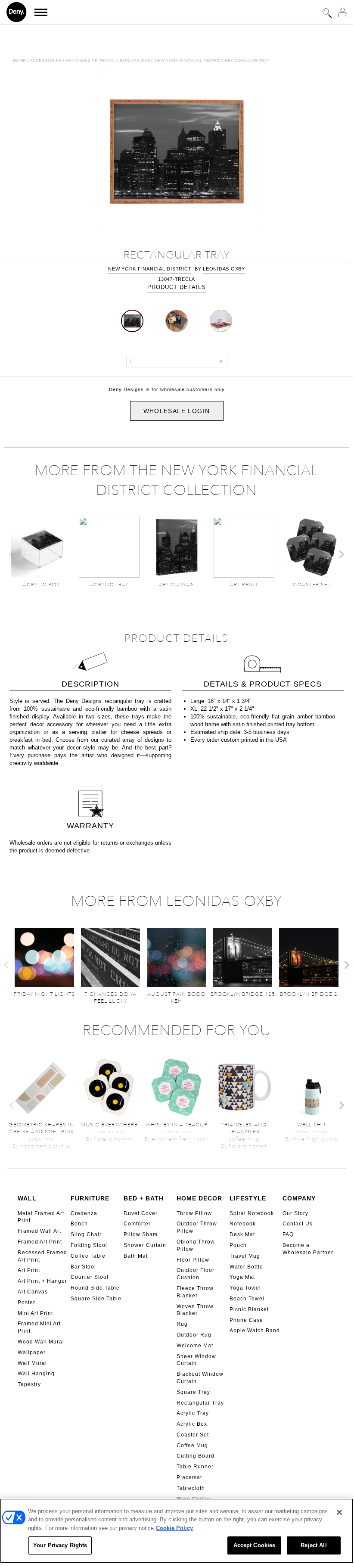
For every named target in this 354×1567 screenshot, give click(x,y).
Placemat (189, 1477)
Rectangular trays (89, 60)
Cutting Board (195, 1456)
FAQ (288, 1234)
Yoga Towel (245, 1288)
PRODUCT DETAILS (176, 287)
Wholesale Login (176, 410)
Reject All (313, 1545)
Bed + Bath (144, 1198)
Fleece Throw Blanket (195, 1292)
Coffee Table (88, 1256)
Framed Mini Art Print (39, 1327)
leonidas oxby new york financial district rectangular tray (193, 60)
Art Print (29, 1270)
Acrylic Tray (193, 1413)
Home (19, 60)
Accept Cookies (254, 1545)
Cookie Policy (174, 1528)
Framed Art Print (40, 1242)
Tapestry (29, 1384)
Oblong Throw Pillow (196, 1245)
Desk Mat (242, 1234)
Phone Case (246, 1320)
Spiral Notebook (252, 1213)
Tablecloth (191, 1488)
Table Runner (195, 1467)
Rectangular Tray (200, 1403)
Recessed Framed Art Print (42, 1256)
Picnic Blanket (249, 1309)
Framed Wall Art (39, 1231)
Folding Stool (89, 1245)
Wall (27, 1198)
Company (299, 1198)
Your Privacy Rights (60, 1545)
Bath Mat (136, 1256)
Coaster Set (193, 1435)
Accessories (46, 60)
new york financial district (149, 268)
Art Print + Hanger (42, 1281)
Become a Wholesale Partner (308, 1249)
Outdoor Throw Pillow (197, 1227)
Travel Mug (245, 1256)
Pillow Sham (141, 1234)
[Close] (339, 1512)
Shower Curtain (145, 1245)
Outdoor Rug (194, 1335)
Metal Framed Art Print (41, 1217)
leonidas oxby (224, 268)
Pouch (238, 1245)
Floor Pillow (193, 1260)
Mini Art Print (35, 1313)
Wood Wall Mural (41, 1342)
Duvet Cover (141, 1213)
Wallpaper (32, 1352)
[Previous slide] (12, 554)
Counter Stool (90, 1277)
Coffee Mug (192, 1446)
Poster (26, 1303)
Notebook (243, 1224)
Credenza (84, 1213)
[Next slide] (341, 554)
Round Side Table (95, 1288)
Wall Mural (32, 1363)
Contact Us (298, 1224)
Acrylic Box (192, 1424)
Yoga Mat (242, 1277)
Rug (182, 1324)
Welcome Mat (195, 1346)
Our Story (295, 1213)
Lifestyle (248, 1198)
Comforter (137, 1224)
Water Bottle (246, 1267)
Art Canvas (33, 1292)
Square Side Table (96, 1299)
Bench (79, 1224)
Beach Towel (247, 1299)
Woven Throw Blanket (195, 1310)
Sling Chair (86, 1234)
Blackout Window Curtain (200, 1377)
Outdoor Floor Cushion (195, 1274)
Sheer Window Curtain (196, 1360)
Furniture (90, 1198)
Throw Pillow (194, 1213)
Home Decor (199, 1198)
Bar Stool (83, 1267)
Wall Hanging (36, 1374)
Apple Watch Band (255, 1331)
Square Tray (193, 1392)
